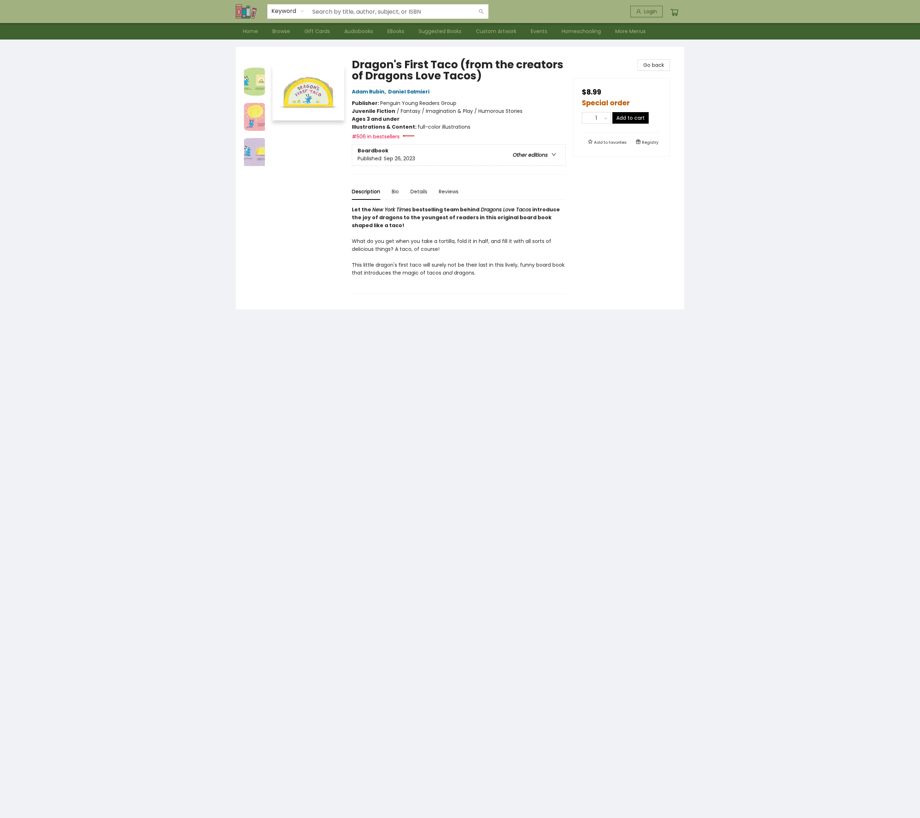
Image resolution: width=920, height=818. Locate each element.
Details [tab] (418, 191)
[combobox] (288, 11)
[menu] (460, 31)
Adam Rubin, (369, 91)
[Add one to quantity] (605, 118)
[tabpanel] (459, 250)
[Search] (481, 11)
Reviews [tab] (449, 191)
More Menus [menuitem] (630, 31)
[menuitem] (250, 31)
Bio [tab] (395, 191)
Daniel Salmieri (408, 91)
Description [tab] (366, 191)
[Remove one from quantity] (586, 118)
